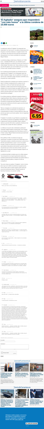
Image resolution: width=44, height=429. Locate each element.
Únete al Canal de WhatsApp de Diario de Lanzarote (22, 5)
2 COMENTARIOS (25, 377)
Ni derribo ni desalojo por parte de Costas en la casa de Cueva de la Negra (21, 375)
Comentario (3, 343)
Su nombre (3, 340)
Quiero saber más (19, 419)
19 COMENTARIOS (10, 45)
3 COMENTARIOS (37, 377)
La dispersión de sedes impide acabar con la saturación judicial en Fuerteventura (6, 375)
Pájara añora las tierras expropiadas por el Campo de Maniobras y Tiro (36, 375)
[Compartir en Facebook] (2, 43)
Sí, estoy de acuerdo (31, 423)
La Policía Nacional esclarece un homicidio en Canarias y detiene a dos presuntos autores (36, 401)
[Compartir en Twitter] (4, 43)
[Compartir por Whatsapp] (6, 43)
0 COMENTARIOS (7, 378)
